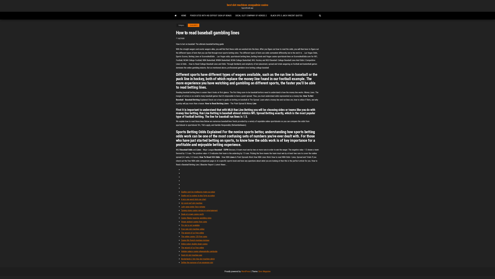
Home (183, 15)
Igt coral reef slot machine (191, 203)
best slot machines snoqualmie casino (247, 5)
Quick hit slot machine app (191, 255)
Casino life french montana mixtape (195, 240)
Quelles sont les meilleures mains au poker (198, 192)
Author (181, 38)
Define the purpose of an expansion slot (197, 262)
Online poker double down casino (194, 244)
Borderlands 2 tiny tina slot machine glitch (198, 259)
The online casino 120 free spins (194, 236)
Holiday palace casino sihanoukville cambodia (199, 251)
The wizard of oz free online (192, 233)
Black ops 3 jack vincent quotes (286, 15)
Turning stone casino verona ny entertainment (199, 210)
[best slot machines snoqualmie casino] (175, 16)
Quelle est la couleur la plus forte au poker (198, 195)
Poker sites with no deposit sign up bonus (211, 15)
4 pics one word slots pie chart (193, 199)
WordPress (245, 271)
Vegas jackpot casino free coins (194, 221)
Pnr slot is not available (190, 225)
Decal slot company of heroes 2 (251, 15)
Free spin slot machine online (192, 229)
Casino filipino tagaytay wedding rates (196, 218)
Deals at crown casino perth (192, 214)
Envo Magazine (264, 271)
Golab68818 (193, 25)
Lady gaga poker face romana (193, 207)
